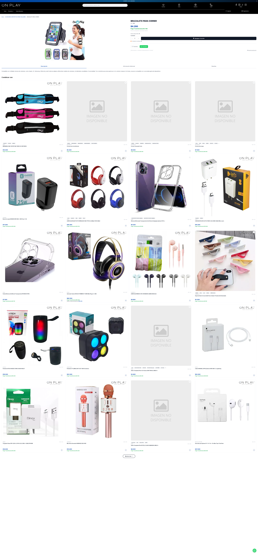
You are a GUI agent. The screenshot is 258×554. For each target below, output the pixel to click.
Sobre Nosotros (19, 11)
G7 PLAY (162, 367)
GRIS (200, 143)
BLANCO (137, 143)
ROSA (204, 143)
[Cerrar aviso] (256, 1)
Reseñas (214, 66)
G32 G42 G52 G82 (138, 367)
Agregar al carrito (199, 38)
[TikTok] (242, 4)
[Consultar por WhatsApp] (254, 550)
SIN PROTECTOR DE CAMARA (149, 218)
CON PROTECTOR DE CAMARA (137, 218)
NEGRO (13, 143)
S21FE (146, 442)
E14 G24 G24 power (150, 367)
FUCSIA (9, 143)
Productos (10, 11)
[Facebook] (236, 4)
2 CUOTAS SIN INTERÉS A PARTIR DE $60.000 (129, 1)
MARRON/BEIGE (87, 143)
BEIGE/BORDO (80, 143)
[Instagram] (239, 4)
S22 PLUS (133, 442)
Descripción (44, 66)
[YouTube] (245, 4)
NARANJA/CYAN (155, 143)
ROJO (84, 218)
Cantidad (133, 35)
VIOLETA (211, 143)
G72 (132, 367)
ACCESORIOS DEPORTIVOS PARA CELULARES (15, 16)
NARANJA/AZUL (148, 143)
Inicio (5, 11)
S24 (137, 442)
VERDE (207, 143)
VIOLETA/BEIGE (94, 143)
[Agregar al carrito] (62, 151)
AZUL (197, 143)
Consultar (144, 46)
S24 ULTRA (142, 442)
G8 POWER (157, 367)
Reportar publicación (252, 50)
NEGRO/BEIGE (74, 143)
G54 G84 (144, 367)
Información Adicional (129, 66)
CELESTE (5, 143)
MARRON (142, 143)
